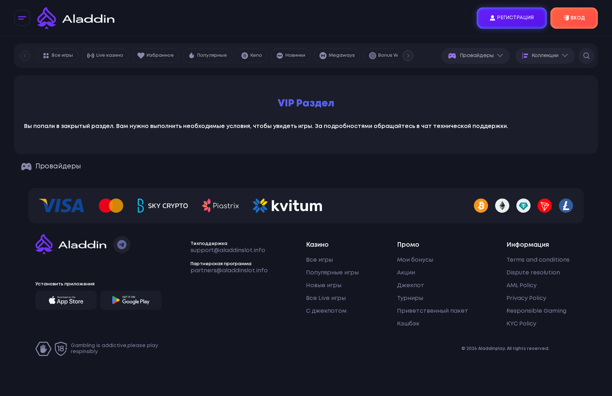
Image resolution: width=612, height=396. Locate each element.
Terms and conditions (538, 260)
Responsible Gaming (536, 311)
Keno (256, 55)
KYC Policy (521, 324)
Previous (25, 55)
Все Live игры (326, 298)
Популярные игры (332, 272)
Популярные (212, 55)
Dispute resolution (533, 272)
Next (408, 55)
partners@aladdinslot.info (229, 270)
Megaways (342, 55)
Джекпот (410, 285)
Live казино (109, 55)
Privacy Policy (526, 298)
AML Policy (521, 285)
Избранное (160, 55)
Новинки (295, 55)
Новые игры (323, 285)
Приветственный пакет (432, 311)
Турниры (410, 298)
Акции (406, 272)
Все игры (62, 55)
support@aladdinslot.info (228, 250)
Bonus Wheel (393, 55)
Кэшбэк (408, 324)
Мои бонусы (415, 260)
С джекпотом (326, 311)
